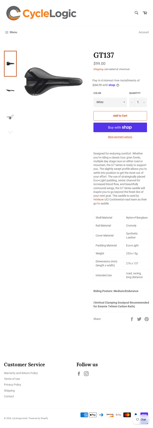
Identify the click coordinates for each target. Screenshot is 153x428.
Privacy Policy (12, 384)
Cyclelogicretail (19, 418)
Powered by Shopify (38, 418)
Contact (9, 396)
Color (97, 93)
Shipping (98, 69)
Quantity (134, 93)
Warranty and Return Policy (21, 373)
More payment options (120, 137)
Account (144, 32)
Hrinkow (98, 199)
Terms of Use (12, 378)
